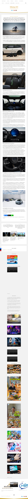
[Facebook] (11, 10)
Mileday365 (14, 7)
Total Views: (8, 477)
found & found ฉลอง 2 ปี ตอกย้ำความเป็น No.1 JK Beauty (21, 238)
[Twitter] (12, 10)
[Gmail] (16, 10)
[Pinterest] (0, 250)
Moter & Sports (16, 16)
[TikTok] (15, 10)
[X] (0, 249)
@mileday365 (8, 293)
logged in (7, 249)
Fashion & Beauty (12, 16)
